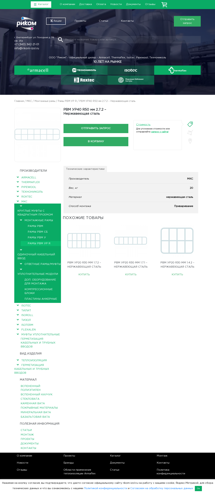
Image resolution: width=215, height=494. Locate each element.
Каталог (115, 456)
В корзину (96, 141)
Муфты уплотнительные (40, 334)
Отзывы (150, 4)
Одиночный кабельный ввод (36, 256)
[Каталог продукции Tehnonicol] (84, 70)
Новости (116, 4)
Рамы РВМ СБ (38, 232)
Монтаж (27, 435)
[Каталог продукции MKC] (131, 80)
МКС (29, 101)
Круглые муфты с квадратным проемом (35, 213)
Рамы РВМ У (37, 237)
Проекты (80, 21)
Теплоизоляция (34, 360)
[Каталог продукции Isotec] (131, 70)
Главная (19, 101)
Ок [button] (198, 488)
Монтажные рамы (44, 101)
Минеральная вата (36, 412)
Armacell (28, 177)
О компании (67, 4)
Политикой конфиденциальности (105, 488)
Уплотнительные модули (37, 274)
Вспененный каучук (36, 394)
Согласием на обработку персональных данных (161, 488)
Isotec (26, 306)
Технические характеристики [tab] (85, 169)
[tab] (190, 124)
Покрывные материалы (39, 408)
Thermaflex (30, 182)
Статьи (103, 21)
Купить (84, 274)
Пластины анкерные (41, 299)
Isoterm (27, 325)
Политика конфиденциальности (171, 472)
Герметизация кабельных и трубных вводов (38, 343)
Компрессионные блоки (39, 291)
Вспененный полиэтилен (31, 388)
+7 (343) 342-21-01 (26, 44)
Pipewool (28, 187)
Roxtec (26, 197)
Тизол (26, 320)
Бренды (68, 463)
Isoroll (27, 315)
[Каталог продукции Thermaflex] (177, 70)
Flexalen (28, 330)
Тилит (26, 310)
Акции (57, 21)
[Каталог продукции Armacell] (38, 70)
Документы (133, 4)
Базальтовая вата (35, 417)
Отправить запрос (187, 21)
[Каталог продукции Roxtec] (84, 80)
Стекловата (30, 399)
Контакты (127, 21)
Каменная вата (33, 403)
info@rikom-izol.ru (26, 48)
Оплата (101, 4)
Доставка (85, 4)
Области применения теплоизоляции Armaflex (79, 472)
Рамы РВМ (35, 226)
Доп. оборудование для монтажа (40, 282)
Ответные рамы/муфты (43, 264)
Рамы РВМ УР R (67, 101)
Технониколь (32, 192)
